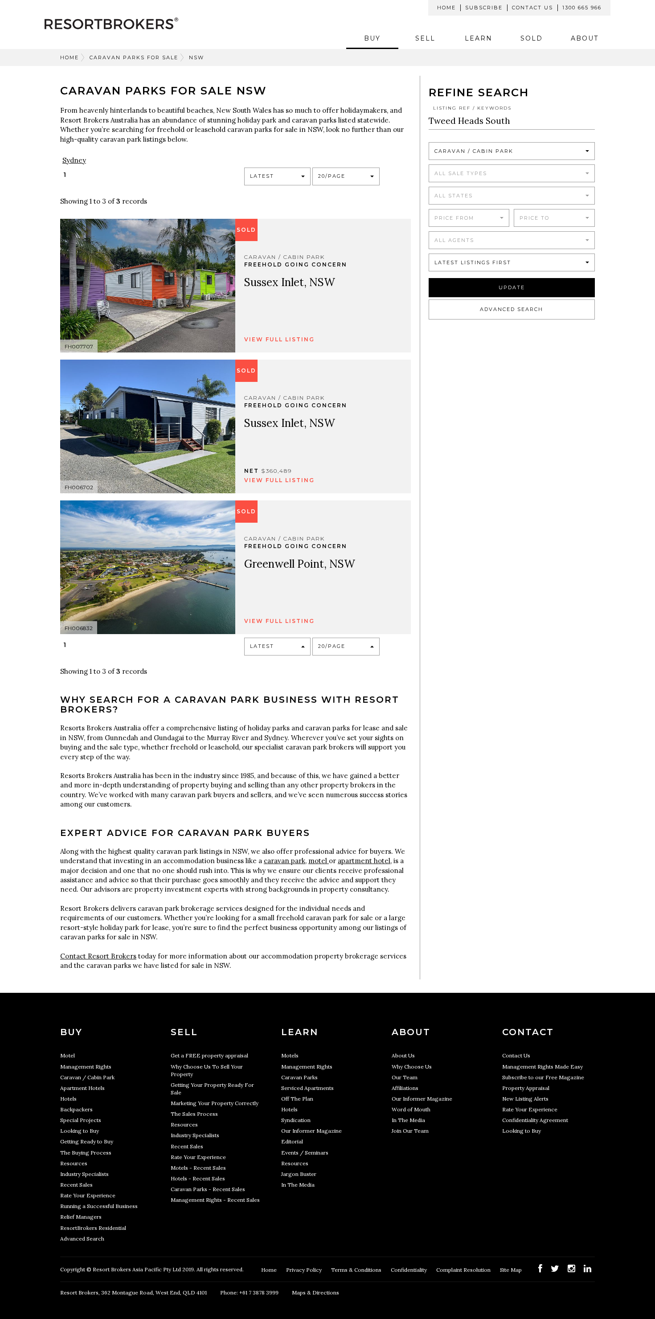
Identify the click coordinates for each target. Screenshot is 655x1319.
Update (512, 287)
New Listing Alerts (525, 1098)
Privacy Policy (304, 1269)
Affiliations (405, 1088)
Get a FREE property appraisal (209, 1055)
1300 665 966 (582, 7)
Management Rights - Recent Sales (215, 1199)
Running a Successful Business (99, 1206)
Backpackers (76, 1109)
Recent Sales (76, 1184)
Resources (73, 1163)
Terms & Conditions (357, 1269)
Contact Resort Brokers (98, 956)
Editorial (292, 1141)
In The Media (298, 1184)
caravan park (284, 860)
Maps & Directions (315, 1292)
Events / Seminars (304, 1152)
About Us (403, 1055)
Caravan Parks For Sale (134, 57)
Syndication (296, 1120)
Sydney (74, 160)
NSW (196, 57)
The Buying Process (85, 1152)
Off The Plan (297, 1098)
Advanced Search (511, 309)
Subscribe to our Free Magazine (543, 1077)
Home (446, 7)
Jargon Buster (298, 1174)
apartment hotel (364, 860)
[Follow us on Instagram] (571, 1268)
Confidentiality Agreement (535, 1120)
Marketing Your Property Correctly (214, 1103)
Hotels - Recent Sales (198, 1178)
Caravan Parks (299, 1077)
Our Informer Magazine (311, 1130)
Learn (478, 38)
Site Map (511, 1269)
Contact (528, 1032)
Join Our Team (410, 1130)
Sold (531, 38)
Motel (67, 1055)
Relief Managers (81, 1216)
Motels (290, 1055)
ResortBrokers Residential (93, 1228)
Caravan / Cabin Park (87, 1077)
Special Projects (80, 1120)
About (584, 38)
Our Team (405, 1077)
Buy (372, 38)
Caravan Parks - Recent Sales (208, 1189)
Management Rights (85, 1066)
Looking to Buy (79, 1130)
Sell (425, 38)
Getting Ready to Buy (86, 1141)
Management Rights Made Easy (542, 1066)
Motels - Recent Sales (198, 1167)
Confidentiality (409, 1269)
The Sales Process (194, 1113)
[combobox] (277, 176)
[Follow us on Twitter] (555, 1268)
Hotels (68, 1098)
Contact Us (532, 7)
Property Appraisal (525, 1088)
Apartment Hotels (82, 1088)
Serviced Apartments (307, 1088)
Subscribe (484, 7)
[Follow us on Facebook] (540, 1268)
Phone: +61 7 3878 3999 (249, 1292)
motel (318, 860)
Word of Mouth (411, 1109)
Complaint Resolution (464, 1269)
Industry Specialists (84, 1174)
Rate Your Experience (87, 1195)
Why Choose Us (412, 1066)
